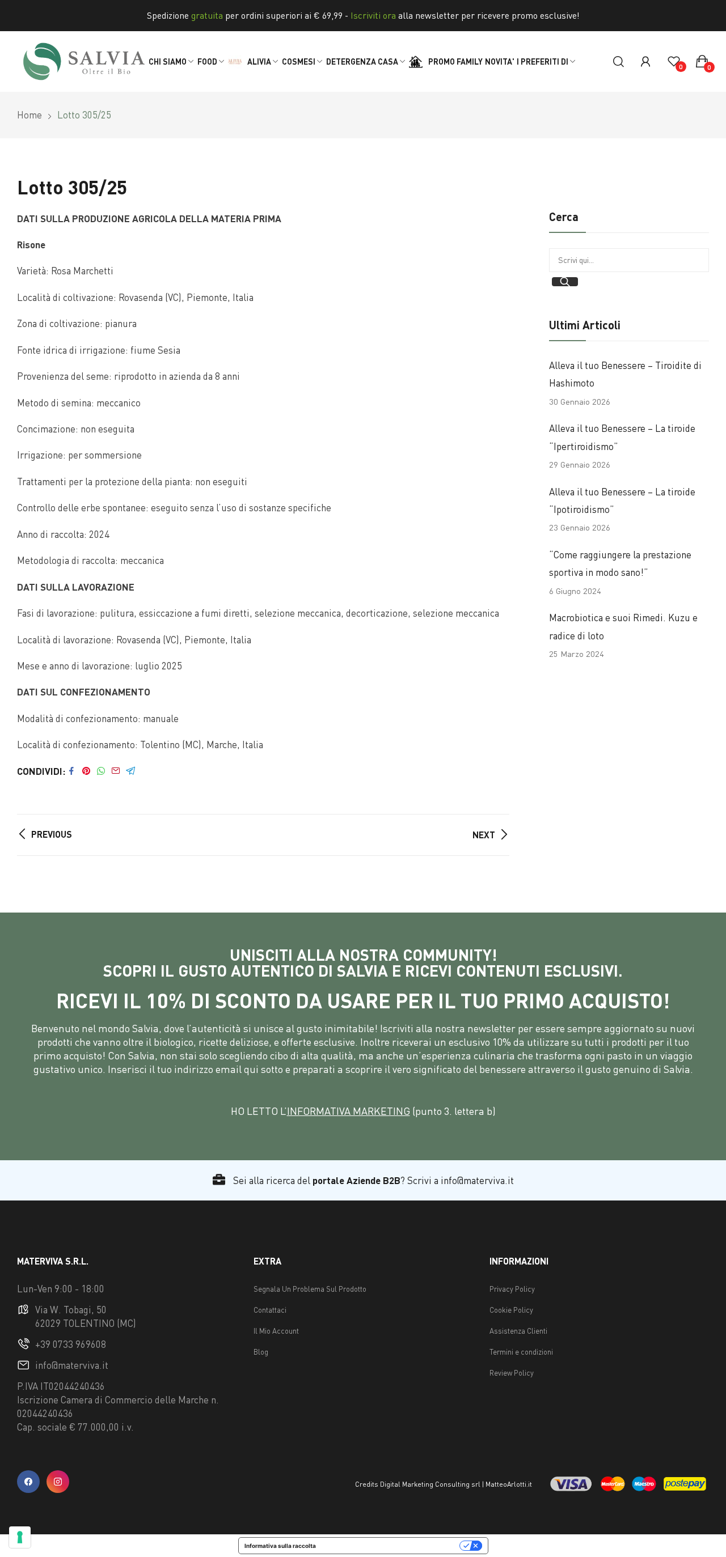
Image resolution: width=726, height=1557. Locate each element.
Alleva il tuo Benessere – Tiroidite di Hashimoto (625, 374)
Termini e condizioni (521, 1351)
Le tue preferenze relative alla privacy (391, 1545)
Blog (261, 1351)
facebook (28, 1481)
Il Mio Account (276, 1330)
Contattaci (270, 1309)
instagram (58, 1481)
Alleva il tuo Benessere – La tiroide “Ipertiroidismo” (622, 437)
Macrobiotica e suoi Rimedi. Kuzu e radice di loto (623, 626)
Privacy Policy (512, 1288)
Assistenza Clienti (518, 1330)
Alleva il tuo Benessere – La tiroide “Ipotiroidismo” (622, 500)
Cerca (565, 281)
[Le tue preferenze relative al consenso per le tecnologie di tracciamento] (20, 1537)
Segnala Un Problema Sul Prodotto (310, 1288)
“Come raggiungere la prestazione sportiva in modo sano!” (620, 563)
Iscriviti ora (373, 15)
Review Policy (511, 1372)
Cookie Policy (511, 1309)
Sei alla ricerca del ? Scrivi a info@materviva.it (372, 1180)
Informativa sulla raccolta (280, 1545)
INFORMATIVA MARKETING (348, 1111)
